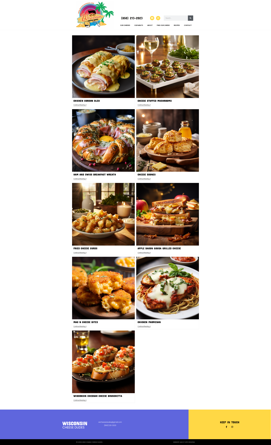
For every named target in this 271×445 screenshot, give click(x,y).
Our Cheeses (125, 25)
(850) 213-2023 (132, 18)
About (150, 25)
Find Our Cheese (163, 25)
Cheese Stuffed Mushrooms (155, 100)
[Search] (190, 18)
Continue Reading (79, 105)
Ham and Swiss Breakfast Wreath (94, 174)
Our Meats (138, 25)
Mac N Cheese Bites (85, 322)
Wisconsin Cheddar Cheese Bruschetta (97, 395)
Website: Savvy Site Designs (184, 442)
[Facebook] (152, 18)
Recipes (177, 25)
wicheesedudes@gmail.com (110, 422)
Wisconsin (74, 423)
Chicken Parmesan (149, 322)
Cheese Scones (147, 174)
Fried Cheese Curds (85, 248)
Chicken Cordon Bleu (86, 100)
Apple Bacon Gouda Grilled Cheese (159, 248)
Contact (188, 25)
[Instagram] (158, 18)
